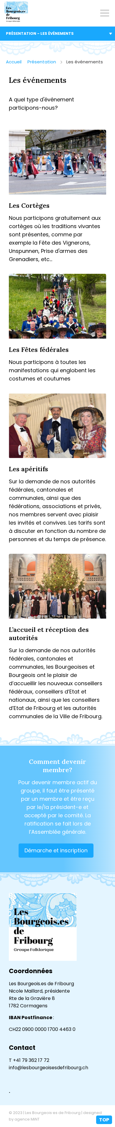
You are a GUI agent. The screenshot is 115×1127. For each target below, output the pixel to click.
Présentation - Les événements (40, 33)
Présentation (41, 62)
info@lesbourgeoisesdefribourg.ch (48, 1067)
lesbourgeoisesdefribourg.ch (16, 13)
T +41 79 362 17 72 (29, 1060)
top (104, 1119)
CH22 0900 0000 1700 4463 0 (42, 1029)
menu (104, 13)
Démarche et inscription (56, 850)
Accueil (14, 62)
